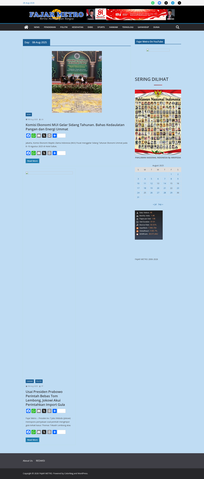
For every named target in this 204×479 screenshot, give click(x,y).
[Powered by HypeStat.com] (149, 212)
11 (145, 183)
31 (138, 197)
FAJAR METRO (45, 473)
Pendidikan (50, 27)
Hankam (113, 27)
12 (151, 183)
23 (178, 188)
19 (151, 188)
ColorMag (68, 473)
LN (42, 119)
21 (165, 188)
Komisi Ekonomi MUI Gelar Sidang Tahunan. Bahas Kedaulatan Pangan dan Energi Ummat (75, 126)
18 (145, 188)
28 (165, 192)
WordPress (83, 473)
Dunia (156, 27)
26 (151, 192)
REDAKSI (40, 460)
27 (158, 192)
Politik (64, 27)
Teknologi (127, 27)
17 (138, 188)
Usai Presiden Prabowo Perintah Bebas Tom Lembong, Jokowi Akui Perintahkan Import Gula (45, 398)
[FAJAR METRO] (26, 27)
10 (138, 183)
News (37, 27)
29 (171, 192)
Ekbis (90, 27)
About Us (28, 460)
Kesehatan (77, 27)
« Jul (155, 204)
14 (165, 183)
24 (138, 192)
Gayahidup (143, 27)
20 (158, 188)
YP (42, 386)
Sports (101, 27)
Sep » (160, 204)
